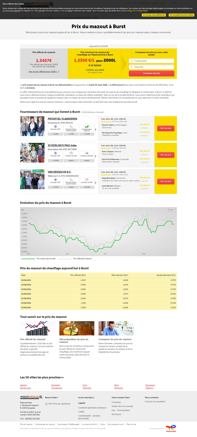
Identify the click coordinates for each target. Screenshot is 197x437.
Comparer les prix (151, 73)
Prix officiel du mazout (32, 339)
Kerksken (87, 388)
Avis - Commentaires (121, 410)
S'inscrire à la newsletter (155, 402)
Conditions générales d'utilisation (92, 408)
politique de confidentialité (136, 11)
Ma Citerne (116, 414)
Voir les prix (165, 128)
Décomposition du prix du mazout (73, 340)
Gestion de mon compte (122, 406)
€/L (85, 60)
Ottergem (118, 388)
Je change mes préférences (154, 15)
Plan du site (131, 424)
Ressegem (150, 385)
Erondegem (56, 388)
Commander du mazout (45, 424)
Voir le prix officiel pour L (43, 71)
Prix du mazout (26, 424)
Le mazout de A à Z (90, 424)
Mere (116, 385)
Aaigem (23, 385)
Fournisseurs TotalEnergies (68, 424)
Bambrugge (25, 388)
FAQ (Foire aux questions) (59, 404)
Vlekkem (149, 388)
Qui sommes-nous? (116, 424)
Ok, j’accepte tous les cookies (181, 15)
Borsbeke (55, 385)
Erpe (85, 385)
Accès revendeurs (86, 397)
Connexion (116, 402)
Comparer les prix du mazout (114, 339)
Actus (103, 424)
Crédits (81, 412)
